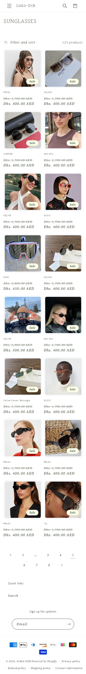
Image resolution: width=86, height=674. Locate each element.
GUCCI (47, 215)
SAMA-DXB (24, 661)
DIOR (6, 277)
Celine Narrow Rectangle (16, 400)
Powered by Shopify (44, 661)
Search (13, 595)
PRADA (7, 462)
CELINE (48, 92)
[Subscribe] (69, 624)
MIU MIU (48, 154)
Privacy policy (71, 661)
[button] (9, 6)
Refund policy (17, 668)
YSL (46, 523)
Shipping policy (41, 668)
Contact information (68, 668)
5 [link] (73, 554)
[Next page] (62, 565)
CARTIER (7, 154)
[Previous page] (11, 555)
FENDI (6, 92)
